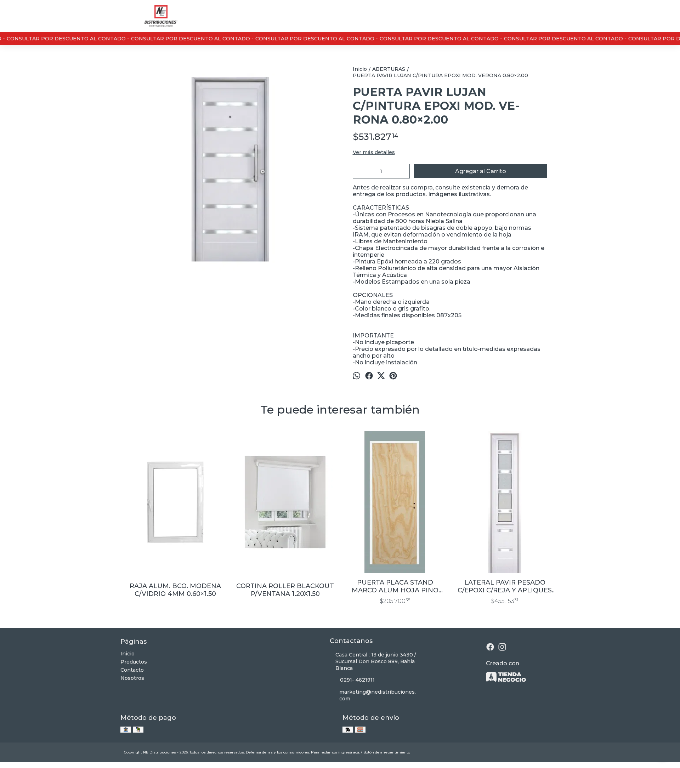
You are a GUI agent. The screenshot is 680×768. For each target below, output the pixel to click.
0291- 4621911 (357, 680)
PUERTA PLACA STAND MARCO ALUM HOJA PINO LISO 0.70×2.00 (395, 586)
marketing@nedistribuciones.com (377, 695)
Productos (133, 662)
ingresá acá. (349, 752)
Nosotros (132, 678)
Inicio (127, 653)
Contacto (132, 670)
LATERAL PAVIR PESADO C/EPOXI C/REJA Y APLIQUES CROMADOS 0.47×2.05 (505, 586)
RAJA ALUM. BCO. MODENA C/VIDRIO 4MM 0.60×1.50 (175, 590)
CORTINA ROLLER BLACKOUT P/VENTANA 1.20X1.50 (285, 590)
